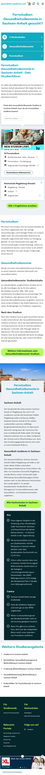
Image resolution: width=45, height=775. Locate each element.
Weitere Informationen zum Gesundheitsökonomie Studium (22, 352)
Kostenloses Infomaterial (18, 172)
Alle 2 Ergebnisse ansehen (22, 205)
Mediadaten (28, 713)
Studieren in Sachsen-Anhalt (16, 654)
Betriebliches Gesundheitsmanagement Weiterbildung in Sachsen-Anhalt (20, 661)
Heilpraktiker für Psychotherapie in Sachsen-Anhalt (23, 684)
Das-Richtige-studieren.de (11, 733)
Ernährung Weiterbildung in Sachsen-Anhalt (22, 669)
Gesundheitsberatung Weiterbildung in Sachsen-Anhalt (20, 676)
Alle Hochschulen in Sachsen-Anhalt (22, 504)
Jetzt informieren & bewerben (12, 772)
